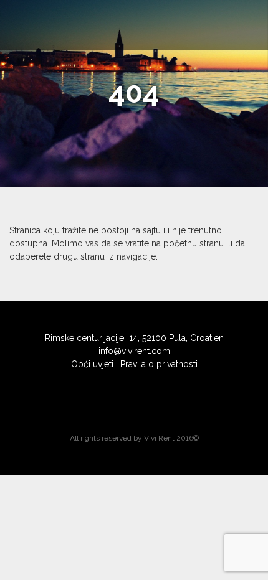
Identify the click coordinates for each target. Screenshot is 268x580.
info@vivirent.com (134, 351)
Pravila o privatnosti (159, 364)
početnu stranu (193, 243)
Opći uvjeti (92, 364)
